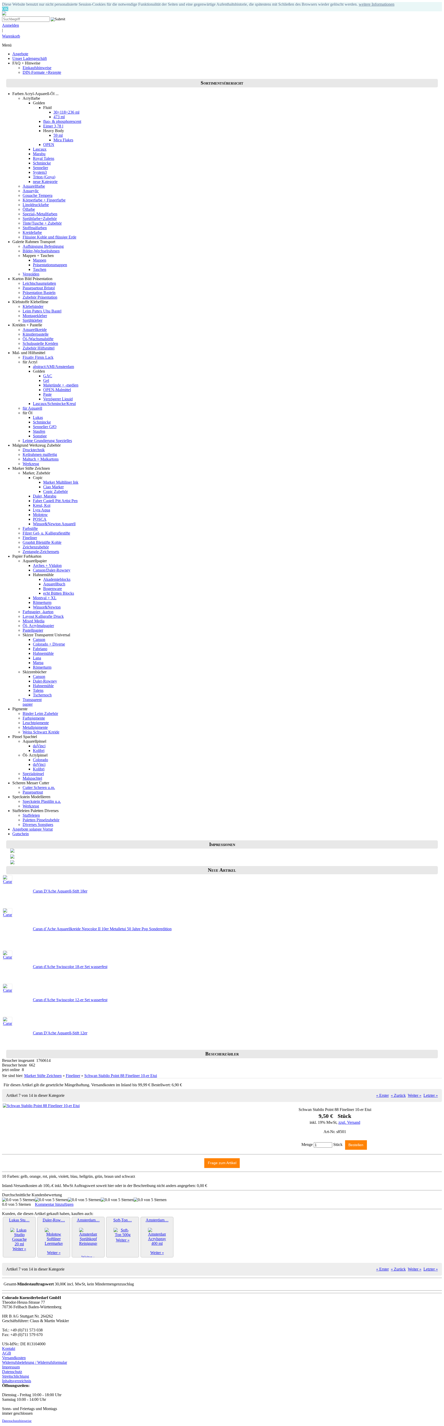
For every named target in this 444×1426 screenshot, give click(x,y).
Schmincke (42, 163)
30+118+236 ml (66, 112)
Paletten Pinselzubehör (41, 820)
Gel (46, 380)
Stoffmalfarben (35, 228)
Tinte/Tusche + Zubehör (42, 223)
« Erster (382, 1095)
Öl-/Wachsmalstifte (38, 339)
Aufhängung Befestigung (43, 246)
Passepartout (33, 792)
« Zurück (398, 1095)
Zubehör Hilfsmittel (38, 348)
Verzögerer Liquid (58, 399)
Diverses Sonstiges (38, 824)
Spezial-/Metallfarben (40, 214)
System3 (40, 172)
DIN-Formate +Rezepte (42, 72)
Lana (37, 658)
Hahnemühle (43, 653)
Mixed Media (33, 621)
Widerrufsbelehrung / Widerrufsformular (34, 1362)
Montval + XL (45, 598)
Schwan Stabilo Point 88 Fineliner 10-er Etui (120, 1075)
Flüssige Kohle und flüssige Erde (49, 237)
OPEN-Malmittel (57, 390)
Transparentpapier (32, 701)
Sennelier (40, 167)
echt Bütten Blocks (58, 593)
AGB (6, 1353)
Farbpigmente (34, 718)
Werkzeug (31, 464)
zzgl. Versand (349, 1122)
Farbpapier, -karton (38, 612)
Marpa (38, 662)
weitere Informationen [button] (376, 4)
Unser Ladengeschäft (29, 58)
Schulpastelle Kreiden (40, 343)
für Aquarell (32, 408)
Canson (39, 639)
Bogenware (52, 588)
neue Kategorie (45, 181)
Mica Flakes (63, 140)
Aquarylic (31, 191)
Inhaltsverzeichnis (16, 1381)
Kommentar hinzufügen (54, 1204)
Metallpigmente (35, 727)
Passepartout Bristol (39, 288)
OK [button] (5, 9)
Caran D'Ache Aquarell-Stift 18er (60, 891)
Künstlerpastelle (36, 334)
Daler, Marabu (44, 496)
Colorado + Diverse (49, 644)
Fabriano (40, 649)
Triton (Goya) (44, 177)
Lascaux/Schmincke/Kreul (54, 403)
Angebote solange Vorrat (32, 829)
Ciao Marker (53, 487)
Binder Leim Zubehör (40, 713)
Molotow (40, 514)
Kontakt (8, 1348)
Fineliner (30, 538)
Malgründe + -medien (60, 385)
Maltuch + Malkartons (41, 459)
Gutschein (20, 834)
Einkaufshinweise (37, 68)
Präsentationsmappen (50, 265)
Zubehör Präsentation (40, 297)
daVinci (39, 746)
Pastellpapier (33, 630)
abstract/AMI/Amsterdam (53, 366)
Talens (38, 690)
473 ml (59, 117)
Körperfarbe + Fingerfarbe (44, 200)
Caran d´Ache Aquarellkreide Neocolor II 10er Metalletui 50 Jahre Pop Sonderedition (102, 929)
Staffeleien (31, 815)
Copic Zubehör (55, 491)
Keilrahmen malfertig (40, 454)
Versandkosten (14, 1358)
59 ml (58, 135)
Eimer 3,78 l (53, 126)
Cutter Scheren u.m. (39, 787)
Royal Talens (43, 158)
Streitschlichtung (15, 1376)
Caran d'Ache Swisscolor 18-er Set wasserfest (70, 966)
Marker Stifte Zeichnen (43, 1075)
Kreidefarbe (32, 232)
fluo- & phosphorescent (62, 121)
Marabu (39, 154)
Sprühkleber (32, 320)
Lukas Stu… (19, 1220)
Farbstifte (30, 528)
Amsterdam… (88, 1220)
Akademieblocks (56, 579)
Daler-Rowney (45, 681)
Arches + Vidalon (47, 565)
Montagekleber (35, 316)
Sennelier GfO (45, 427)
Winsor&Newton (47, 607)
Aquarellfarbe (34, 186)
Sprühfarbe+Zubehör (40, 218)
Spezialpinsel (33, 773)
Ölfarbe (29, 209)
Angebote (20, 54)
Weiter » (414, 1095)
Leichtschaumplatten (39, 283)
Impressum (11, 1367)
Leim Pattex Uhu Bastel (42, 311)
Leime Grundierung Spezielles (47, 440)
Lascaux (40, 149)
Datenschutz (12, 1371)
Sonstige (40, 436)
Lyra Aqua (41, 510)
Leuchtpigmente (36, 723)
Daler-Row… (54, 1220)
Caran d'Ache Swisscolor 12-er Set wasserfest (70, 1000)
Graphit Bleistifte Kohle (42, 542)
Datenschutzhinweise (17, 1421)
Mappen (39, 260)
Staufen (39, 431)
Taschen (39, 269)
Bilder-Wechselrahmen (41, 251)
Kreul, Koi (41, 505)
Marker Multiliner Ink (60, 482)
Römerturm (42, 602)
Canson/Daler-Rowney (51, 570)
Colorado (40, 760)
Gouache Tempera (37, 195)
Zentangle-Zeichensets (41, 551)
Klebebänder (33, 306)
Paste (47, 394)
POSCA (40, 519)
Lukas (38, 417)
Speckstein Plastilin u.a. (42, 801)
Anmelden (10, 25)
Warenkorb (11, 36)
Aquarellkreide (35, 329)
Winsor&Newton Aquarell (54, 524)
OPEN (48, 144)
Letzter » (430, 1095)
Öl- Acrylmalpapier (38, 625)
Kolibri (38, 750)
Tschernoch (42, 695)
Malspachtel (32, 778)
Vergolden (31, 274)
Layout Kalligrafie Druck (43, 616)
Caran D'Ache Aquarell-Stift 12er (60, 1033)
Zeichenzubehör (36, 547)
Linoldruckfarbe (36, 205)
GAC (47, 376)
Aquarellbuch (54, 584)
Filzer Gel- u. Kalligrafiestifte (46, 533)
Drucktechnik (34, 450)
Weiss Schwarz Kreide (41, 732)
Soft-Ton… (122, 1220)
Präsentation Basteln (39, 292)
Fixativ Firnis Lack (38, 357)
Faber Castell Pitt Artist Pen (55, 501)
